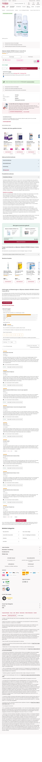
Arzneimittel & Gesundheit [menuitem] (12, 7)
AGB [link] (14, 612)
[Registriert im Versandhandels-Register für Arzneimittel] (7, 582)
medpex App (14, 0)
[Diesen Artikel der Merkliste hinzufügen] (39, 68)
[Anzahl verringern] (3, 68)
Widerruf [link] (17, 612)
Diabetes (16, 10)
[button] (16, 111)
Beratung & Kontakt (32, 0)
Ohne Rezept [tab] (11, 56)
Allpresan (16, 98)
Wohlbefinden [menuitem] (18, 6)
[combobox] (20, 3)
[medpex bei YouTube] (27, 582)
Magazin (9, 0)
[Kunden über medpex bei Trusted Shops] (7, 598)
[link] (4, 589)
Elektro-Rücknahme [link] (29, 612)
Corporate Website (5, 612)
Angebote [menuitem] (38, 6)
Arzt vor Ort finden (26, 111)
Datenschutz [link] (22, 612)
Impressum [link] (4, 615)
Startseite (3, 10)
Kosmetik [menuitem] (24, 6)
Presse (11, 612)
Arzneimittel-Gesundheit (10, 10)
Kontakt (35, 612)
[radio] (3, 59)
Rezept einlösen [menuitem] (3, 6)
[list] (21, 25)
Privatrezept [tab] (30, 56)
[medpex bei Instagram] (25, 582)
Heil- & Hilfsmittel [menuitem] (28, 7)
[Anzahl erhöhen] (6, 68)
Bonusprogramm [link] (4, 0)
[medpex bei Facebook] (23, 582)
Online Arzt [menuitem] (7, 7)
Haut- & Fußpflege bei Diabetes (24, 10)
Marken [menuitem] (32, 6)
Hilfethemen (38, 0)
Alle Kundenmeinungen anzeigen (8, 305)
